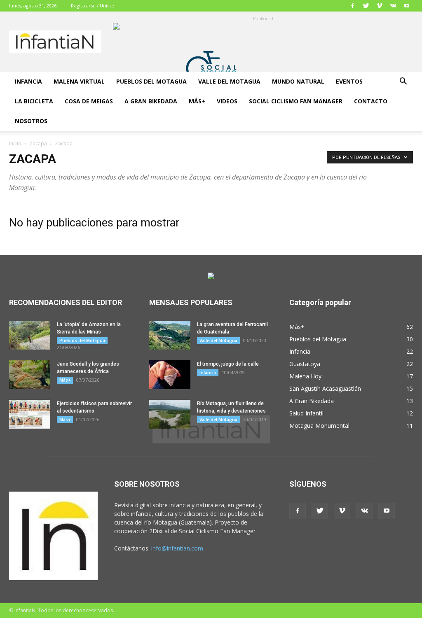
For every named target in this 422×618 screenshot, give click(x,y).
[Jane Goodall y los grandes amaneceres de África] (29, 374)
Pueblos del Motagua (151, 81)
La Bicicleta (34, 101)
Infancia (28, 81)
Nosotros (31, 121)
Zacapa (38, 143)
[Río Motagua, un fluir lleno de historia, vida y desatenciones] (169, 414)
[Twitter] (366, 6)
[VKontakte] (393, 6)
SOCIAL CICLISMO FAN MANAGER (295, 101)
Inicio (15, 143)
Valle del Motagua (229, 81)
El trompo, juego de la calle (228, 364)
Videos (227, 101)
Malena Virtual (79, 81)
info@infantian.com (177, 548)
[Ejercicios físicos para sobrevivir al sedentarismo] (29, 414)
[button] (403, 82)
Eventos (349, 81)
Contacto (370, 101)
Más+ (197, 101)
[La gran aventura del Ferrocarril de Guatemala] (169, 335)
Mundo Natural (298, 81)
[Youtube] (407, 6)
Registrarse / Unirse (92, 5)
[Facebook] (352, 6)
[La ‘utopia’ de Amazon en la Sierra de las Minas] (29, 335)
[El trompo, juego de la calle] (169, 374)
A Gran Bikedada (150, 101)
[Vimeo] (379, 6)
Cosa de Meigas (89, 101)
